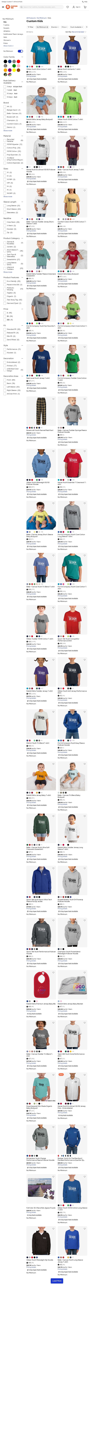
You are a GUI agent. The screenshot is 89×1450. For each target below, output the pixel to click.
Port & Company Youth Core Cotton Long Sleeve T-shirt (71, 535)
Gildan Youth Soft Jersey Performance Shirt (72, 692)
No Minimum (8, 51)
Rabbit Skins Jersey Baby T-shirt (38, 795)
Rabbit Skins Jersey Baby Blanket (70, 1004)
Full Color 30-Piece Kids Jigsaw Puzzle (40, 1208)
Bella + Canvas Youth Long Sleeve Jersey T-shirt (70, 1261)
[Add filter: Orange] (5, 70)
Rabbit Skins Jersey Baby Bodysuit (39, 119)
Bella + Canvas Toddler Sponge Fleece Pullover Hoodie (72, 431)
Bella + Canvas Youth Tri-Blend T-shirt (40, 587)
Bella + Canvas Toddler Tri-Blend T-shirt (39, 1055)
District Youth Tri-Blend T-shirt (37, 743)
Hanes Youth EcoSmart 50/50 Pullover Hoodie (40, 171)
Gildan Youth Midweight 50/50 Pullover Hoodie (38, 483)
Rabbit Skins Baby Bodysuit (68, 274)
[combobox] (41, 7)
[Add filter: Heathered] (5, 66)
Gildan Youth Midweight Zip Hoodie (39, 1260)
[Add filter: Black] (5, 61)
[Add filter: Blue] (10, 61)
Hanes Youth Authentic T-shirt (69, 69)
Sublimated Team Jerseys (13, 34)
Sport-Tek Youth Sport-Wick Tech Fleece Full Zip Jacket (39, 901)
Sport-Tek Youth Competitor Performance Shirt (68, 640)
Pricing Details (31, 76)
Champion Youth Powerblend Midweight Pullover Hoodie (69, 953)
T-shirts (6, 25)
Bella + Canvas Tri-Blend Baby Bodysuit (69, 796)
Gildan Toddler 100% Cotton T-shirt (39, 639)
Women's (7, 40)
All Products (31, 18)
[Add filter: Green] (14, 66)
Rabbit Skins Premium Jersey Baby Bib (41, 1004)
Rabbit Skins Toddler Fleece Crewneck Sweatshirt (41, 275)
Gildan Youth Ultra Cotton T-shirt (38, 69)
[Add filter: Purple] (10, 70)
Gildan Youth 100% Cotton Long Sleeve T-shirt (72, 1209)
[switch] (20, 51)
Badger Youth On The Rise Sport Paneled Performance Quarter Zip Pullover (71, 1160)
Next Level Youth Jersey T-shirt (38, 378)
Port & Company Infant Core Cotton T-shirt (72, 327)
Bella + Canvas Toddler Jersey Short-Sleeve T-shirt (40, 223)
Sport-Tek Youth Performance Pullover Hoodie (41, 953)
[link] (11, 7)
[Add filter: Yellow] (14, 70)
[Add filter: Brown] (18, 70)
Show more (7, 46)
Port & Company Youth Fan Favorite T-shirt (41, 327)
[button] (53, 38)
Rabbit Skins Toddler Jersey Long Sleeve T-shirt (70, 848)
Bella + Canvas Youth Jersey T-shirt (71, 170)
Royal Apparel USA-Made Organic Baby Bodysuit (39, 1107)
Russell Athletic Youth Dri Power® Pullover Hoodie (70, 901)
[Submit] (21, 7)
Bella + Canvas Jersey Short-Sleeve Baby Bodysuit (39, 535)
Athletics (6, 31)
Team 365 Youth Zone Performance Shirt (71, 1055)
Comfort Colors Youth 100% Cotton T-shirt (72, 223)
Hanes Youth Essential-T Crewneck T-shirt (72, 483)
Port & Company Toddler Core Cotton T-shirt (72, 379)
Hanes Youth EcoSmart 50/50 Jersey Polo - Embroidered (72, 1107)
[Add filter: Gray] (14, 61)
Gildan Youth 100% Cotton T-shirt (70, 119)
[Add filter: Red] (18, 61)
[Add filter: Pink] (18, 66)
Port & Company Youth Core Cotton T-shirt (72, 588)
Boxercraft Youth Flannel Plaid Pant (39, 430)
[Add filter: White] (10, 66)
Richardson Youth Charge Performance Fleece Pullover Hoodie (40, 1159)
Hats (5, 37)
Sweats (6, 28)
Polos (5, 43)
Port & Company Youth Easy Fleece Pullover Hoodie (71, 744)
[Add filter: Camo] (5, 74)
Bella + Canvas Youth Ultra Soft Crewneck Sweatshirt (37, 848)
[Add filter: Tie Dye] (10, 74)
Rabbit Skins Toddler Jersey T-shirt (39, 691)
